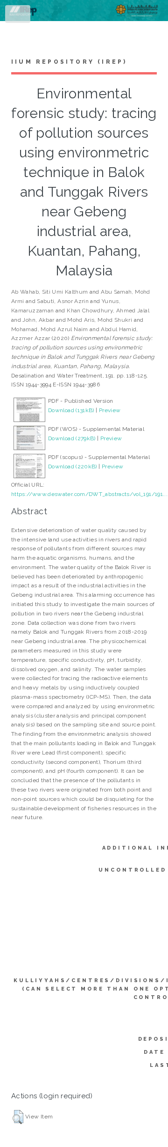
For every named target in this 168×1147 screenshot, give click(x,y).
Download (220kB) (72, 466)
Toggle (18, 16)
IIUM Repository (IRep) (69, 62)
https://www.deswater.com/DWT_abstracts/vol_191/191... (89, 494)
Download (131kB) (71, 410)
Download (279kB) (72, 438)
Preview (110, 410)
